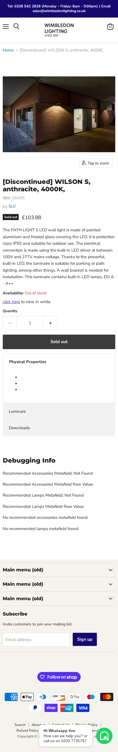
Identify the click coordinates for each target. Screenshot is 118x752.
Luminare (17, 411)
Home (8, 50)
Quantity (10, 311)
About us (39, 724)
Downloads (19, 428)
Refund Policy (27, 730)
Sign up (84, 639)
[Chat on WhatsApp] (104, 736)
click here (11, 301)
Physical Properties (27, 361)
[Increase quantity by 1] (51, 323)
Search (20, 724)
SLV (12, 206)
